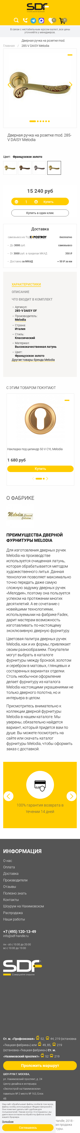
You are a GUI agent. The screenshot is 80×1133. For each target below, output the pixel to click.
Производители (15, 880)
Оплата (9, 867)
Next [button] (71, 796)
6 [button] (49, 121)
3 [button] (40, 121)
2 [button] (38, 121)
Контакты (11, 900)
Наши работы (14, 919)
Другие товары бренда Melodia (33, 359)
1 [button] (32, 121)
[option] (40, 85)
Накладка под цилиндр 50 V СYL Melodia (35, 449)
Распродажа (13, 913)
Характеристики (26, 284)
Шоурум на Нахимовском (23, 906)
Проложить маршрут (40, 1065)
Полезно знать (15, 893)
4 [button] (43, 121)
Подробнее (7, 1122)
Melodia (20, 319)
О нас (7, 861)
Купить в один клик (40, 213)
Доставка (11, 874)
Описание (20, 292)
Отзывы (9, 887)
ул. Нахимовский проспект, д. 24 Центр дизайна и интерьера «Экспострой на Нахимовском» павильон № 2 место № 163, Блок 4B (23, 1086)
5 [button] (46, 121)
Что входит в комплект (32, 299)
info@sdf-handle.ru (16, 936)
